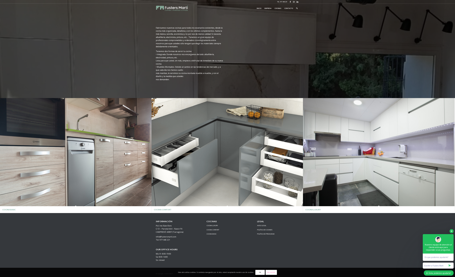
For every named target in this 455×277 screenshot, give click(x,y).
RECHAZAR (271, 272)
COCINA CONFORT (213, 230)
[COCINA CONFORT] (227, 152)
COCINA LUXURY (212, 225)
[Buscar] (297, 8)
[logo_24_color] (172, 8)
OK (260, 272)
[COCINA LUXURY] (379, 152)
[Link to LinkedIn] (297, 2)
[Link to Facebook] (290, 2)
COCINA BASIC (211, 234)
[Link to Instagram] (294, 2)
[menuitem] (259, 8)
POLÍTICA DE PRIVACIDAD (266, 234)
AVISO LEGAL (261, 225)
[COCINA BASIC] (76, 152)
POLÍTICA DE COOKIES (264, 230)
